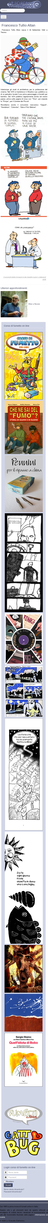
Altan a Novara (34, 304)
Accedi (8, 1185)
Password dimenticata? (13, 1191)
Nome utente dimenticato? (14, 1189)
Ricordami (10, 1181)
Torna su (44, 1220)
